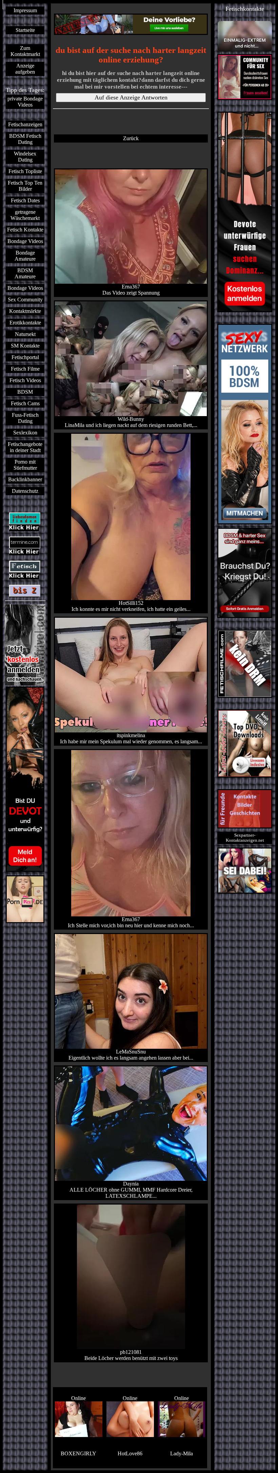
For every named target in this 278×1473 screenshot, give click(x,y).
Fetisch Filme (25, 369)
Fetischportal (25, 357)
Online (78, 1398)
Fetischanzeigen (25, 124)
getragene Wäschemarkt (25, 215)
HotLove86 (130, 1453)
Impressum (25, 10)
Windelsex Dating (25, 157)
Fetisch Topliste (25, 171)
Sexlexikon (25, 432)
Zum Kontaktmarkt (25, 51)
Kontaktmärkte (25, 311)
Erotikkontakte (25, 322)
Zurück (131, 138)
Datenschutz (25, 491)
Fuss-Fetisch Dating (25, 418)
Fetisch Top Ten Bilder (25, 186)
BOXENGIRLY (78, 1453)
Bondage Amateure (25, 256)
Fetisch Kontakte (25, 229)
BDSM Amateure (25, 273)
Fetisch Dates (25, 200)
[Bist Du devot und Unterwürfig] (25, 779)
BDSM (25, 392)
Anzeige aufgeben (25, 69)
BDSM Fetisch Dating (25, 139)
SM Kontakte (25, 346)
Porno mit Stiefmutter (25, 465)
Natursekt (25, 334)
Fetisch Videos (25, 380)
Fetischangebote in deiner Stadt (25, 447)
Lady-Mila (181, 1453)
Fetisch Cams (25, 403)
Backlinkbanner (25, 479)
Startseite (25, 30)
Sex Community (25, 299)
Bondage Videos (25, 241)
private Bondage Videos (25, 102)
